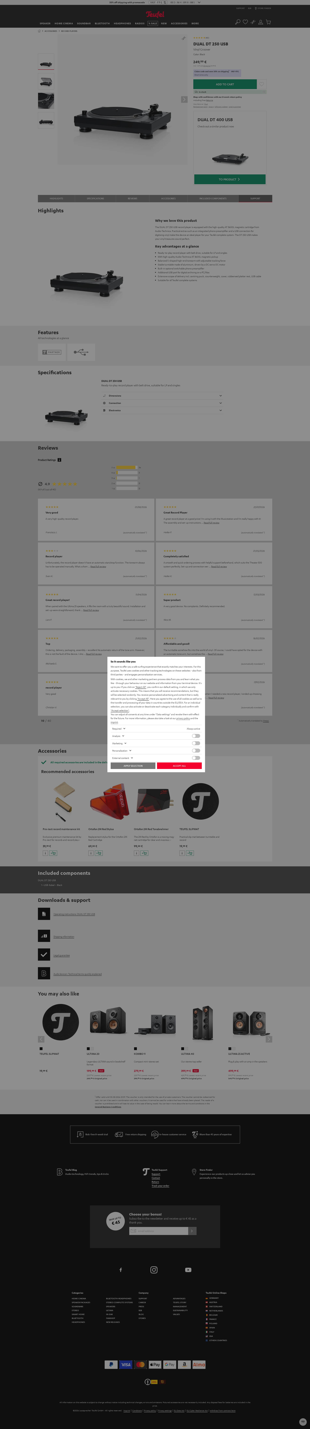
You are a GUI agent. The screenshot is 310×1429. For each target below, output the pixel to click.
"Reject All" (140, 686)
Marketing (117, 743)
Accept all (179, 765)
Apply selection (133, 765)
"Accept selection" (120, 710)
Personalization (119, 750)
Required (116, 728)
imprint (114, 722)
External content (120, 757)
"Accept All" (143, 698)
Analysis (116, 735)
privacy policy (183, 718)
